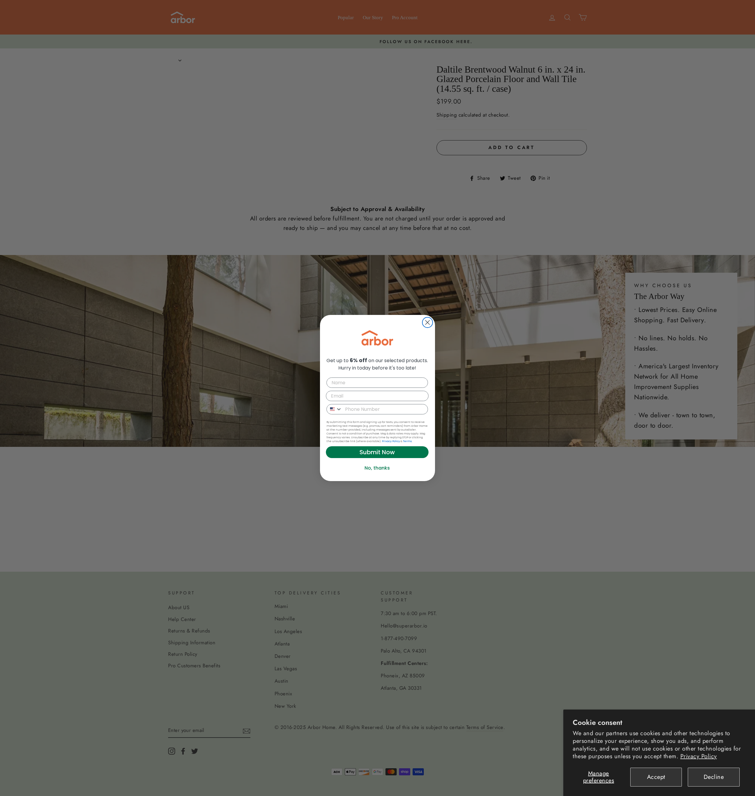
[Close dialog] (427, 322)
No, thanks (377, 468)
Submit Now (377, 452)
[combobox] (334, 409)
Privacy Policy (698, 756)
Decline (714, 777)
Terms (407, 441)
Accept (656, 777)
